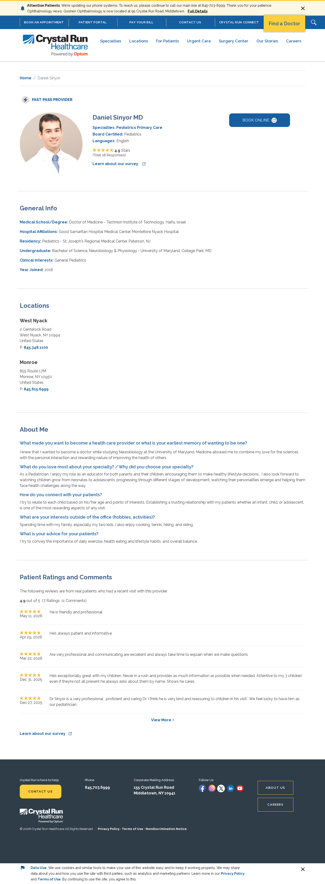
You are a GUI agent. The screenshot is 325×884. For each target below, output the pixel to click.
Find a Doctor (284, 23)
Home (25, 78)
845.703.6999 (97, 787)
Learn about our (116, 164)
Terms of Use (132, 829)
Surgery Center (233, 41)
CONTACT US (190, 22)
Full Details (197, 11)
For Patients (167, 41)
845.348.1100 (36, 347)
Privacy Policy (108, 829)
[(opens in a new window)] (202, 788)
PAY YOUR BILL (141, 22)
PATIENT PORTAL (93, 22)
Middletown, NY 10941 (154, 793)
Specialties (110, 41)
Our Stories (267, 41)
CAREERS (275, 804)
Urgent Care (199, 41)
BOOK (255, 120)
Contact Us (40, 791)
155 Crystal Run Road (154, 787)
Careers (293, 41)
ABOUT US (275, 787)
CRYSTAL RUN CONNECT (239, 22)
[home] (55, 45)
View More (161, 720)
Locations (138, 41)
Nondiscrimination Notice (166, 829)
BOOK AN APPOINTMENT (44, 22)
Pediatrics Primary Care (139, 127)
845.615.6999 (36, 389)
